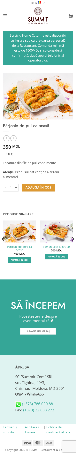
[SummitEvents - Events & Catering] (38, 15)
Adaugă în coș (38, 187)
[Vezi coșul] (71, 15)
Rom (34, 3)
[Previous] (3, 246)
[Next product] (6, 138)
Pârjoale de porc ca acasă (19, 248)
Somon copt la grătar (56, 247)
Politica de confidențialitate (58, 429)
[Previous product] (13, 138)
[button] (5, 15)
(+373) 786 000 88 (37, 403)
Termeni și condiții (10, 429)
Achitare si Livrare (32, 429)
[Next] (73, 246)
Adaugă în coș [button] (19, 259)
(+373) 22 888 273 (38, 410)
